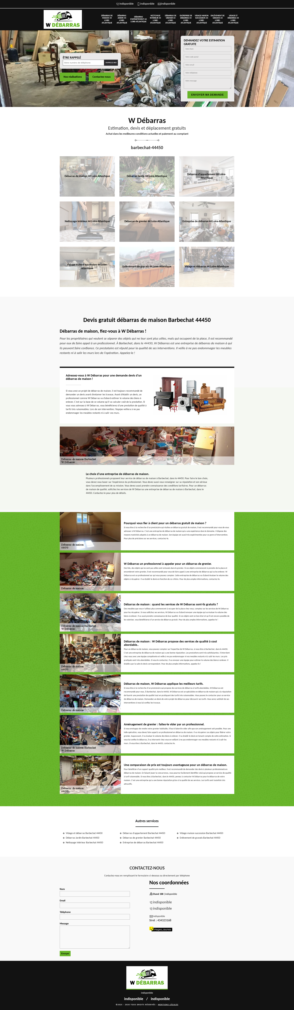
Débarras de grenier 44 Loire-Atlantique (170, 19)
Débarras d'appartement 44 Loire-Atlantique (138, 19)
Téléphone (65, 912)
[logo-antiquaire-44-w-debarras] (62, 19)
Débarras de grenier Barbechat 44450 (142, 838)
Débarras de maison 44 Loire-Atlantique (107, 19)
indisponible (126, 3)
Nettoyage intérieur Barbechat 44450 (84, 842)
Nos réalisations (73, 76)
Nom (62, 889)
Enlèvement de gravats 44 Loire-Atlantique (217, 19)
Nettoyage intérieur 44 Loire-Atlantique (155, 19)
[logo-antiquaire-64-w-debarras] (147, 978)
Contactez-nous (101, 76)
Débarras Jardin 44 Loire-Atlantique (122, 19)
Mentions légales (168, 1005)
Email (62, 901)
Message (64, 924)
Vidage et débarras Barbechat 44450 (84, 833)
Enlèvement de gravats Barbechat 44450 (200, 838)
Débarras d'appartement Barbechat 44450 (144, 833)
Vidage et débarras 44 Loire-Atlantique (233, 19)
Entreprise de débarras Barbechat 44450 (143, 842)
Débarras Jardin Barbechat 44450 (82, 838)
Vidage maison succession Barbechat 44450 (201, 833)
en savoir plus (87, 195)
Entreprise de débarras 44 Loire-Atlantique (186, 19)
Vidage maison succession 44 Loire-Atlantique (202, 19)
